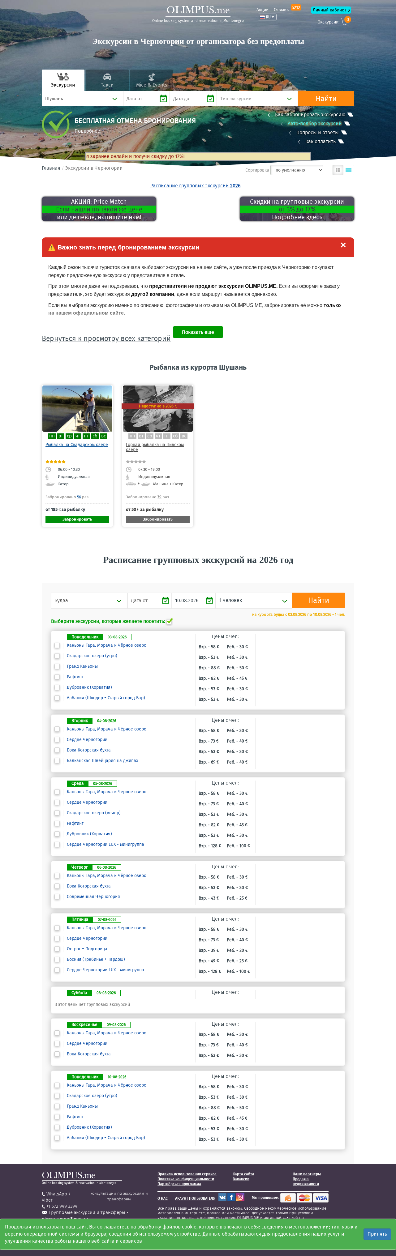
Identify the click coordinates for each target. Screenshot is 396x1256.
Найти (326, 98)
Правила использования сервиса (187, 1174)
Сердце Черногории (87, 740)
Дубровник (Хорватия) (89, 687)
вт (60, 436)
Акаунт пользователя (195, 1198)
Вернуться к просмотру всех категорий (106, 338)
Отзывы (287, 9)
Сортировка (257, 170)
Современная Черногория (93, 897)
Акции (262, 9)
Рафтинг (75, 677)
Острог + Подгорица (87, 949)
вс (103, 436)
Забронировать (77, 519)
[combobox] (82, 98)
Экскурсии (63, 85)
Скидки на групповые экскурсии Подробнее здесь (297, 209)
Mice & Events (151, 85)
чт (77, 436)
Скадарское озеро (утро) (92, 656)
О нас (162, 1198)
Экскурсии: (333, 21)
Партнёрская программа (179, 1184)
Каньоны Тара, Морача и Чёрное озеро (106, 645)
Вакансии (241, 1179)
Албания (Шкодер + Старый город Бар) (106, 698)
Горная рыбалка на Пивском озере (155, 447)
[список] (348, 170)
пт (86, 436)
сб (95, 436)
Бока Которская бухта (89, 750)
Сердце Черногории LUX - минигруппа (105, 844)
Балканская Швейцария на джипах (102, 761)
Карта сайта (243, 1174)
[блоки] (338, 170)
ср (69, 436)
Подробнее (87, 131)
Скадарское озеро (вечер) (94, 813)
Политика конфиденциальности (185, 1179)
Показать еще (198, 332)
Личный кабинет (329, 10)
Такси (107, 85)
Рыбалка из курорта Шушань (198, 367)
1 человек (230, 600)
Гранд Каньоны (82, 666)
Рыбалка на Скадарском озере (76, 444)
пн (52, 436)
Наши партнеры (307, 1174)
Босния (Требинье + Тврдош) (96, 959)
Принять (377, 1234)
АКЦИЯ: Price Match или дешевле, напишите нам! (99, 209)
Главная (51, 168)
